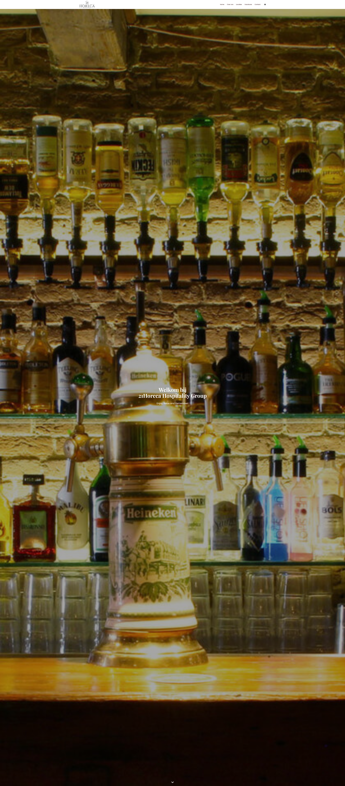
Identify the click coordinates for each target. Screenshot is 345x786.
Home (222, 4)
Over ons (230, 4)
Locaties (239, 4)
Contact (258, 4)
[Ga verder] (172, 782)
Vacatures (248, 4)
